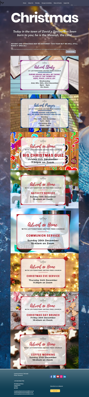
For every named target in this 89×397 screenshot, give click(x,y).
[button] (30, 3)
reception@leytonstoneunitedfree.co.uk (24, 391)
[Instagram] (61, 376)
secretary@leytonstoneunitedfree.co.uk (23, 394)
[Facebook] (51, 376)
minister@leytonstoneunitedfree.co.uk (23, 392)
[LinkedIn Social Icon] (64, 376)
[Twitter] (54, 376)
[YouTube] (57, 376)
